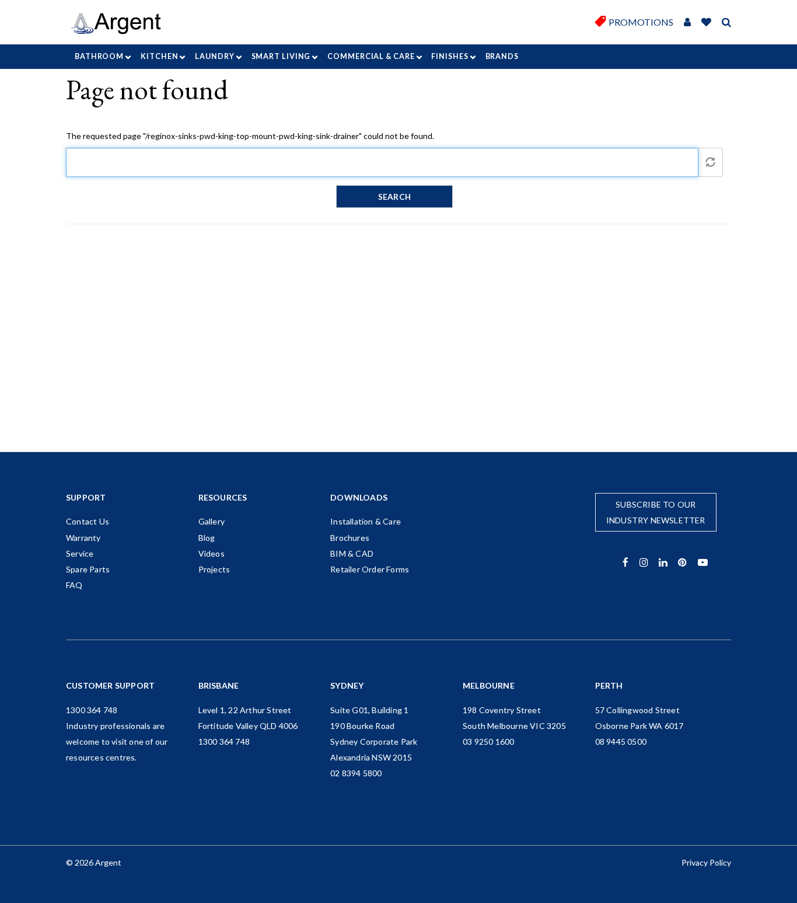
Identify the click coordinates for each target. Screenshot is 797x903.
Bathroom (99, 56)
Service (79, 553)
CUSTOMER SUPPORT (110, 685)
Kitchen (159, 56)
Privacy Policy (706, 862)
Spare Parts (88, 569)
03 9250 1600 (488, 741)
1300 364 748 (91, 710)
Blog (206, 538)
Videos (211, 553)
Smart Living (281, 56)
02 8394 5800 (356, 773)
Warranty (83, 538)
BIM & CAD (351, 553)
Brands (502, 56)
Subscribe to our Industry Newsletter (655, 512)
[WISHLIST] (706, 22)
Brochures (349, 538)
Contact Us (87, 521)
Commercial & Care (370, 56)
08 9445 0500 (620, 741)
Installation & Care (365, 521)
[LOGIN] (687, 22)
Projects (214, 569)
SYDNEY (346, 685)
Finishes (449, 56)
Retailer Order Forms (369, 569)
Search (394, 197)
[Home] (120, 23)
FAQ (74, 585)
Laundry (214, 56)
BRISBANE (218, 685)
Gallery (211, 521)
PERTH (609, 685)
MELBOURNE (489, 685)
